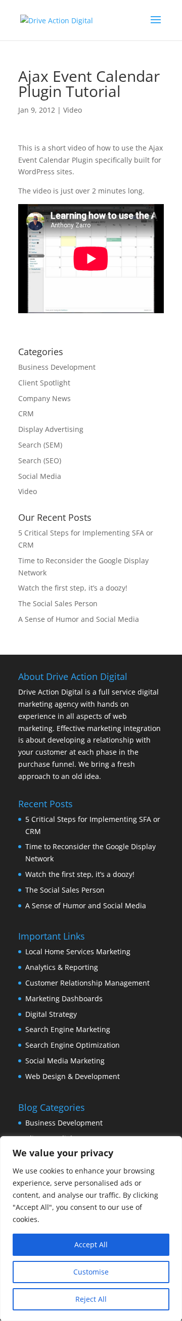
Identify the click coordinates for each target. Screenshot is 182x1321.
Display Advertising (50, 429)
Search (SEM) (40, 445)
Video (72, 110)
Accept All (91, 1244)
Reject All (91, 1299)
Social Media (39, 476)
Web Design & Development (72, 1076)
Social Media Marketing (65, 1060)
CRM (26, 413)
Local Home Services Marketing (77, 951)
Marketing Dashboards (64, 998)
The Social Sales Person (58, 603)
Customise (91, 1272)
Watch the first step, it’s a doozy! (72, 588)
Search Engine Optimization (72, 1045)
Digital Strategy (51, 1014)
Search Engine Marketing (67, 1029)
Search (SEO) (39, 460)
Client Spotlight (44, 382)
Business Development (57, 367)
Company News (44, 398)
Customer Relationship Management (87, 983)
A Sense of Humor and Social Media (78, 619)
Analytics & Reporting (61, 967)
